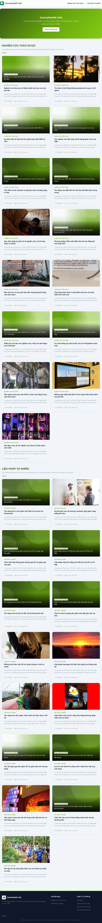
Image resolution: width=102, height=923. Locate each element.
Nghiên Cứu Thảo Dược (76, 3)
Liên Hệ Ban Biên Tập (84, 910)
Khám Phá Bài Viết (51, 29)
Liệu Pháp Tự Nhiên (94, 3)
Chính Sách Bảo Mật (83, 903)
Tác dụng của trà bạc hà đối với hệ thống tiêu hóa (23, 613)
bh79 (4, 916)
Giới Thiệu (80, 900)
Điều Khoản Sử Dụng (84, 907)
